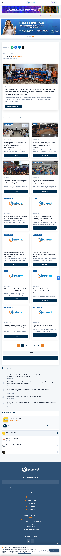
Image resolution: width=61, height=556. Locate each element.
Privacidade (32, 503)
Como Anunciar (31, 500)
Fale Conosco (31, 506)
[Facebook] (15, 47)
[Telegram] (19, 47)
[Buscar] (58, 2)
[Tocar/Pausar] (5, 426)
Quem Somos (31, 497)
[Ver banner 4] (33, 36)
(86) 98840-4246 (27, 521)
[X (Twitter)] (23, 47)
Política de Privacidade (24, 553)
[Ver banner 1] (27, 36)
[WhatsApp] (12, 47)
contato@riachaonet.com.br (31, 529)
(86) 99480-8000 (36, 521)
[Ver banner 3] (30, 36)
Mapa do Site (31, 509)
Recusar (43, 550)
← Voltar (30, 352)
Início (4, 53)
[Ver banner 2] (29, 36)
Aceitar (54, 550)
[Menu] (2, 2)
